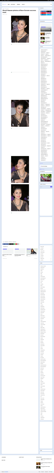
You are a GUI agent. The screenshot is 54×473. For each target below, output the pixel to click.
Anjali (47, 54)
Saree (47, 131)
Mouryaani (43, 101)
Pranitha (41, 348)
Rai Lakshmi (43, 114)
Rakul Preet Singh (44, 115)
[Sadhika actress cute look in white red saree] (42, 42)
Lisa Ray (42, 94)
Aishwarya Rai (43, 51)
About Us (5, 0)
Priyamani (41, 354)
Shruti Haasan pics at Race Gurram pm (32, 255)
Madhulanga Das (44, 95)
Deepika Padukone (44, 65)
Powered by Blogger (44, 166)
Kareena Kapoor (43, 82)
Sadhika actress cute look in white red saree (48, 42)
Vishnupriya (43, 160)
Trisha (41, 414)
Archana (48, 58)
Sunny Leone (43, 144)
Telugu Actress (44, 151)
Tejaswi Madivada (44, 150)
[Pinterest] (16, 244)
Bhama (42, 61)
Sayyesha (41, 381)
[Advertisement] (45, 202)
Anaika (47, 52)
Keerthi (48, 84)
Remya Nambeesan (43, 366)
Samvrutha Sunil (44, 128)
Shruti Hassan (7, 8)
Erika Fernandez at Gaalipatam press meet (46, 459)
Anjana (42, 55)
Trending (18, 4)
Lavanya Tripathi (44, 92)
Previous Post (5, 258)
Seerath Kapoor (43, 134)
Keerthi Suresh (43, 85)
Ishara (48, 75)
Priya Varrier (48, 111)
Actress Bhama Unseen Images (47, 37)
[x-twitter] (49, 0)
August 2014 (45, 258)
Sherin (49, 135)
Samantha (47, 125)
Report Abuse (42, 169)
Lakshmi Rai (43, 91)
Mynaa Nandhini (42, 336)
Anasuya (42, 54)
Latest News (13, 4)
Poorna (48, 108)
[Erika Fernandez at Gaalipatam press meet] (38, 460)
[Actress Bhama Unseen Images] (42, 38)
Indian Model (43, 75)
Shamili (49, 134)
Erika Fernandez (43, 68)
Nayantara (48, 105)
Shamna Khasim (43, 135)
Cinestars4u (41, 163)
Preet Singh (43, 111)
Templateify (6, 471)
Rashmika (41, 363)
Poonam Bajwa (43, 108)
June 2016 (45, 255)
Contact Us (8, 0)
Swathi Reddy (42, 399)
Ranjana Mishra (43, 118)
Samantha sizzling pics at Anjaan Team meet (48, 34)
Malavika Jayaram (44, 97)
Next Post (35, 258)
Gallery (23, 4)
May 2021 (45, 249)
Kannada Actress (44, 81)
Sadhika (42, 125)
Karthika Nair (43, 84)
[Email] (18, 244)
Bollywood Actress (44, 64)
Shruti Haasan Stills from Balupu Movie (7, 255)
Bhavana (42, 62)
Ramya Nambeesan (44, 117)
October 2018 (45, 252)
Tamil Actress (43, 148)
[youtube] (50, 0)
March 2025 (45, 246)
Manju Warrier (42, 333)
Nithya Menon (43, 107)
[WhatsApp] (14, 244)
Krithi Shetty (43, 88)
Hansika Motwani (44, 72)
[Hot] (49, 16)
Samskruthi (43, 127)
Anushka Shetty (47, 55)
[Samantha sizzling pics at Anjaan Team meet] (42, 34)
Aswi (41, 282)
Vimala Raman (43, 158)
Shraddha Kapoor (44, 137)
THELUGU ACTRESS (44, 154)
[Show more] (19, 244)
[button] (51, 4)
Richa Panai (43, 124)
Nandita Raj (48, 104)
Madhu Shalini (48, 94)
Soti (41, 396)
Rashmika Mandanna (44, 121)
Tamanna (43, 147)
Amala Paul (43, 52)
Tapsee (48, 148)
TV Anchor (43, 157)
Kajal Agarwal (43, 78)
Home (2, 0)
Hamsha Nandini (43, 71)
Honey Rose (43, 74)
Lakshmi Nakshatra (43, 321)
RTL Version (50, 471)
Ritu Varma (48, 124)
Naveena (42, 105)
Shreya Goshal (43, 138)
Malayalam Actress (44, 98)
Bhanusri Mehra (47, 61)
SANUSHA (43, 131)
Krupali (48, 88)
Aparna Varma (43, 58)
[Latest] (43, 16)
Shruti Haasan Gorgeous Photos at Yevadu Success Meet (20, 255)
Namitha (42, 104)
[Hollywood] (43, 18)
